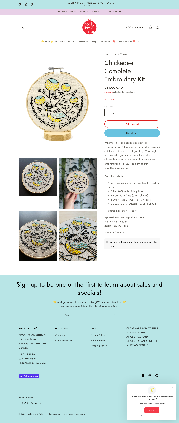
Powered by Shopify (76, 414)
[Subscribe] (114, 315)
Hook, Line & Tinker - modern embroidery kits (47, 414)
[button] (22, 27)
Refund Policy (98, 340)
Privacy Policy (98, 335)
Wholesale (60, 335)
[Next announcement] (160, 12)
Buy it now (132, 133)
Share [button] (111, 99)
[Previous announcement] (19, 12)
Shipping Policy (99, 345)
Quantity (108, 106)
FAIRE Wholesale (64, 340)
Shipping (108, 92)
